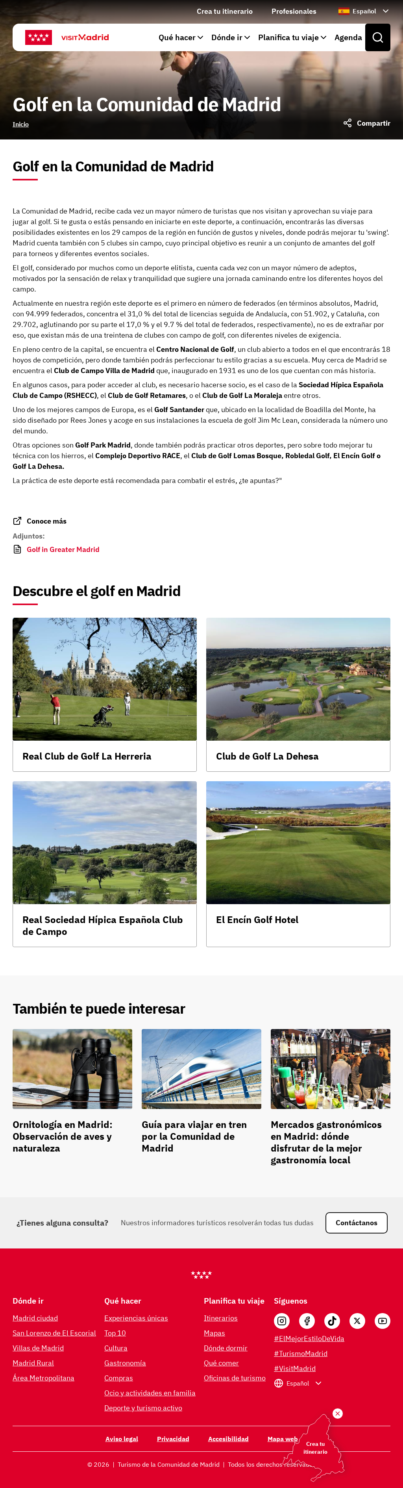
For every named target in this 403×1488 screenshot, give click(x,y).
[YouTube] (382, 1321)
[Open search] (377, 37)
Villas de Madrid (38, 1347)
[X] (357, 1321)
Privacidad (173, 1439)
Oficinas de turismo (235, 1377)
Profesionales (294, 11)
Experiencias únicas (136, 1318)
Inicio (21, 124)
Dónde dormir (226, 1347)
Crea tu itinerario (225, 11)
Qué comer (221, 1362)
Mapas (214, 1333)
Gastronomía (125, 1362)
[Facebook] (307, 1321)
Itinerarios (221, 1318)
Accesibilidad (228, 1439)
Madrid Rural (33, 1362)
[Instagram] (282, 1321)
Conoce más (47, 521)
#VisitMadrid (295, 1368)
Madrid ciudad (35, 1318)
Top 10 (115, 1333)
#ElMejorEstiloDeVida (309, 1338)
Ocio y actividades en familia (150, 1392)
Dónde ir (226, 37)
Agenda (348, 37)
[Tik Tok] (332, 1321)
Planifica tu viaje (288, 37)
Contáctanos (356, 1222)
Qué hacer (177, 37)
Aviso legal (121, 1439)
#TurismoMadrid (300, 1353)
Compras (118, 1377)
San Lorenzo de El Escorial (54, 1333)
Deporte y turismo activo (143, 1407)
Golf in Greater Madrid (63, 549)
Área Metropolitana (43, 1377)
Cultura (116, 1347)
